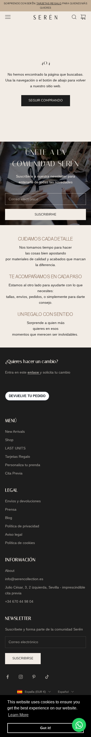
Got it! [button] (45, 728)
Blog (8, 518)
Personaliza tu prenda (22, 465)
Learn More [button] (18, 715)
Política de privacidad (22, 526)
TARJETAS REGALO (48, 3)
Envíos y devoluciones (23, 501)
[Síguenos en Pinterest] (33, 676)
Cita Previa (13, 473)
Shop (9, 440)
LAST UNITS (15, 448)
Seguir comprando (46, 100)
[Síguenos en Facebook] (7, 676)
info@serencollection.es (24, 579)
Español (63, 691)
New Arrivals (15, 431)
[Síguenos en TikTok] (47, 676)
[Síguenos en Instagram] (20, 676)
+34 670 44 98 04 (19, 601)
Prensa (10, 509)
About (9, 571)
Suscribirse (22, 658)
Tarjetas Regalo (17, 456)
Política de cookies (20, 543)
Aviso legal (13, 534)
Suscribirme (45, 214)
